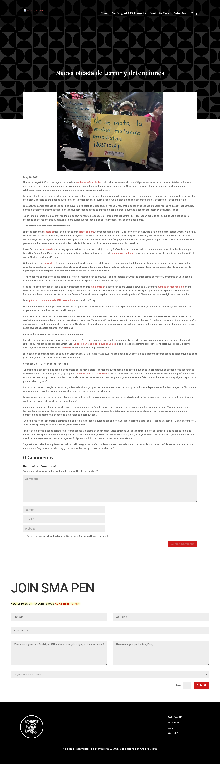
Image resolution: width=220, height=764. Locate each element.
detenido (48, 263)
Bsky (170, 727)
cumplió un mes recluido (171, 286)
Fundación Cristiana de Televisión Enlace (94, 344)
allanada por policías (123, 253)
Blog (194, 14)
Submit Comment (182, 544)
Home (104, 14)
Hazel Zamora (86, 232)
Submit (201, 685)
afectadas (48, 232)
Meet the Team (159, 14)
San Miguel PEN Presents (129, 14)
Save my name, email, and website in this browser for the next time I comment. (67, 536)
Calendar (180, 14)
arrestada (48, 249)
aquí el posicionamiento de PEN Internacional (51, 300)
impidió (67, 347)
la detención (97, 286)
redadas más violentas (89, 182)
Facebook (173, 722)
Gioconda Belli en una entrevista (93, 373)
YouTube (173, 733)
